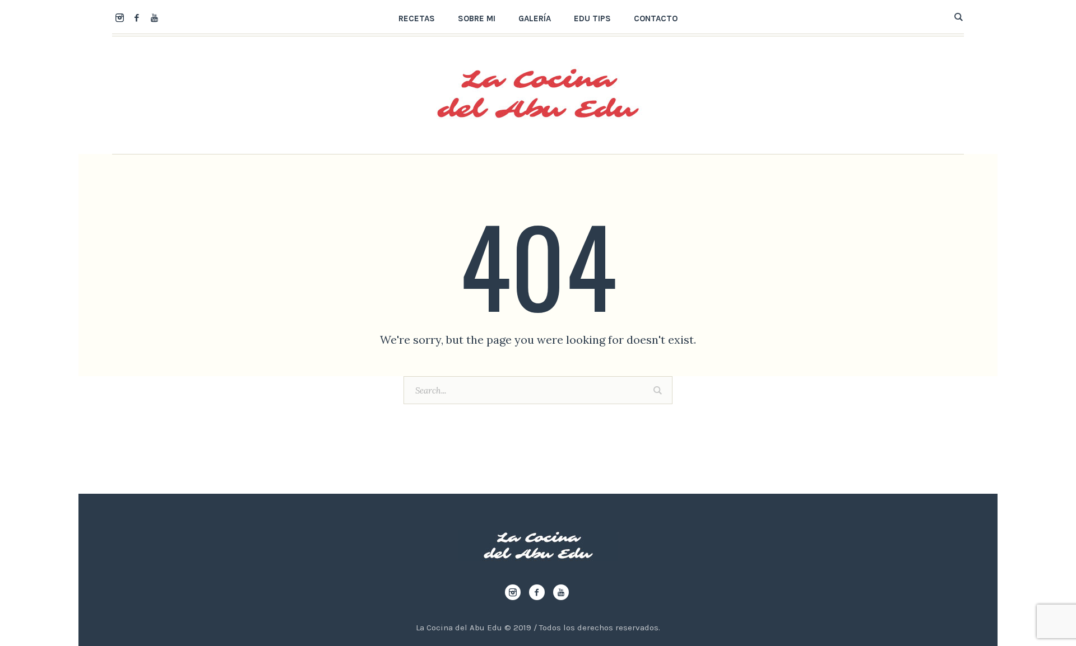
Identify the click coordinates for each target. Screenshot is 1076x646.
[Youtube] (154, 17)
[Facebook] (136, 17)
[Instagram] (119, 17)
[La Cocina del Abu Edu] (538, 545)
